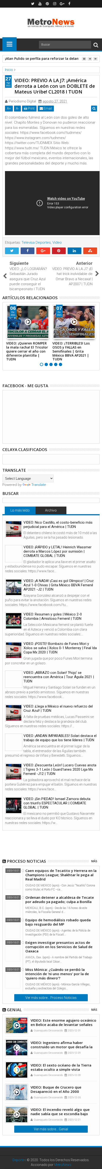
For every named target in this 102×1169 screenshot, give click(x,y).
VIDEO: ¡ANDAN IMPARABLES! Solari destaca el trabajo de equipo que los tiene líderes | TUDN (60, 738)
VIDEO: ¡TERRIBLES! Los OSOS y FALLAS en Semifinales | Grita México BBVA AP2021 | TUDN (71, 351)
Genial (14, 1009)
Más (94, 861)
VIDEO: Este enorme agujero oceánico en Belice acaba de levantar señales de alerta (63, 1024)
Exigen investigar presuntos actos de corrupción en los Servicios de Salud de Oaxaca (59, 946)
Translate (38, 485)
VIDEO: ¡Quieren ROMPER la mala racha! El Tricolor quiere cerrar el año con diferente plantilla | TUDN (27, 351)
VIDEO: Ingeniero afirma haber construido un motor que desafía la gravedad (62, 1046)
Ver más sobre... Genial (51, 1129)
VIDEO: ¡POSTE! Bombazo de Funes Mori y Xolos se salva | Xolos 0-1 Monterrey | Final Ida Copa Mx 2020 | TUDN (60, 648)
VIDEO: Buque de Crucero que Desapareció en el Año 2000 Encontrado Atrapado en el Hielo (59, 1091)
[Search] (96, 45)
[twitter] (32, 4)
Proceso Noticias (26, 861)
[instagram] (54, 4)
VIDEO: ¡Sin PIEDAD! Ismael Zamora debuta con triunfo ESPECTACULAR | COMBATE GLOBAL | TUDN (56, 803)
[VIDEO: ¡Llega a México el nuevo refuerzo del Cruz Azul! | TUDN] (13, 713)
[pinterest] (47, 4)
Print (31, 108)
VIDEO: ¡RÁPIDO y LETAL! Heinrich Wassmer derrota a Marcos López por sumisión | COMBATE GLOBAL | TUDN (57, 551)
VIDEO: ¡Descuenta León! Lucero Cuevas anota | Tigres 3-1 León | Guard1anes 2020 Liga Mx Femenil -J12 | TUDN (59, 769)
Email (47, 108)
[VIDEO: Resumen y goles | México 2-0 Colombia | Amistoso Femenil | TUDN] (13, 621)
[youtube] (40, 4)
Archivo (51, 510)
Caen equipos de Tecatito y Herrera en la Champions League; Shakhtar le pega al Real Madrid (61, 874)
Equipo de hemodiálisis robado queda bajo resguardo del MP (58, 922)
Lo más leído (20, 510)
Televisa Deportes (36, 242)
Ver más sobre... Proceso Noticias (51, 998)
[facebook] (69, 4)
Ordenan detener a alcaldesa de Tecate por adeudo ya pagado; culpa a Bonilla (59, 899)
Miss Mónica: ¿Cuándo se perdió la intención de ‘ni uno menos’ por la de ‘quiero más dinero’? (57, 973)
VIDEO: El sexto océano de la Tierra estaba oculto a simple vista (61, 1067)
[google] (62, 4)
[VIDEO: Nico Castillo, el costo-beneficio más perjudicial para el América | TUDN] (13, 529)
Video (57, 242)
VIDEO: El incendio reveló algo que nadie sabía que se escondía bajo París (60, 1113)
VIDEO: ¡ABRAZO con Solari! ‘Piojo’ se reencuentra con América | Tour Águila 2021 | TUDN (58, 677)
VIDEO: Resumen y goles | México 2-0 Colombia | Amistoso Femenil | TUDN (52, 616)
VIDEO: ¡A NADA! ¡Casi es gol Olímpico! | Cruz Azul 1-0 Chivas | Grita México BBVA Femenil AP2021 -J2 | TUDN (58, 585)
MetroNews (62, 1165)
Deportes (19, 1160)
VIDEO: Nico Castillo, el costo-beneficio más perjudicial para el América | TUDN (58, 524)
